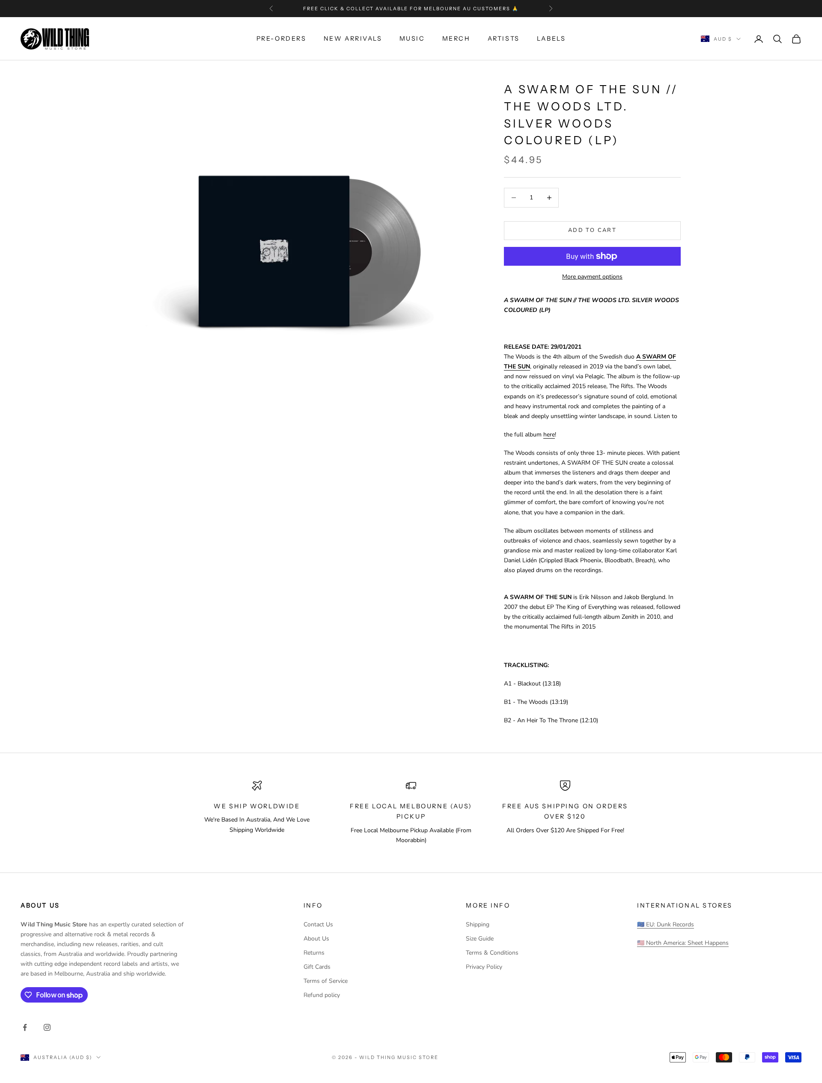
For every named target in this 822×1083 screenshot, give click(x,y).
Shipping (477, 924)
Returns (314, 953)
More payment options (592, 277)
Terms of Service (326, 981)
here (549, 434)
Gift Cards (317, 967)
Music (412, 38)
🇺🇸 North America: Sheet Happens (683, 943)
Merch (456, 38)
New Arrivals (353, 38)
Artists (504, 38)
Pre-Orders (281, 38)
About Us (316, 939)
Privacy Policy (484, 967)
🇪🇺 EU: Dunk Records (665, 924)
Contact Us (318, 924)
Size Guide (480, 939)
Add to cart (592, 230)
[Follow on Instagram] (47, 1027)
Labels (551, 38)
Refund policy (322, 995)
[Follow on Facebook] (25, 1027)
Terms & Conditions (492, 953)
